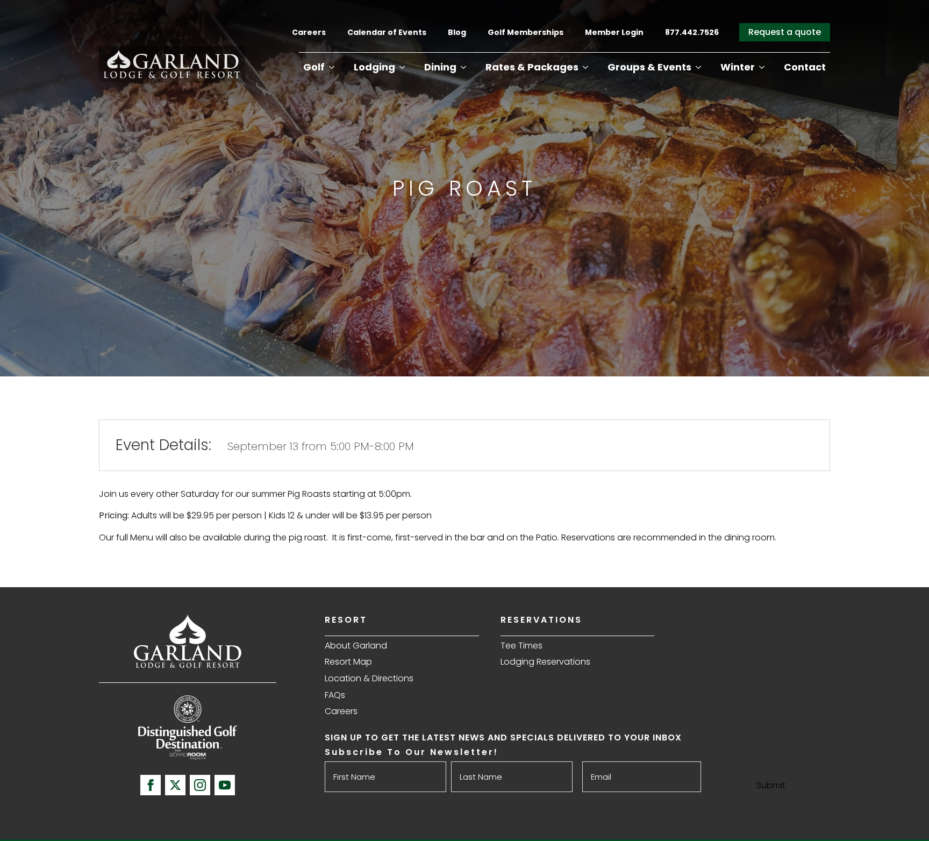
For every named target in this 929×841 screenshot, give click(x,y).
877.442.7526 (692, 32)
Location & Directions (369, 678)
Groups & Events (649, 67)
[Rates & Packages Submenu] (585, 67)
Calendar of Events (386, 32)
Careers (309, 32)
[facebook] (150, 785)
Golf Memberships (525, 32)
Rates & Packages (531, 67)
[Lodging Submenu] (402, 67)
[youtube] (225, 785)
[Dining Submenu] (463, 67)
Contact (805, 67)
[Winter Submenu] (762, 67)
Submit (770, 785)
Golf (314, 67)
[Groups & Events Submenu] (698, 67)
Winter (737, 67)
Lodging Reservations (545, 661)
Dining (440, 67)
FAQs (335, 695)
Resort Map (348, 661)
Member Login (614, 32)
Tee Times (521, 645)
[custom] (175, 785)
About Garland (356, 645)
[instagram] (200, 785)
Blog (457, 32)
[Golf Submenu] (332, 67)
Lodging (374, 67)
